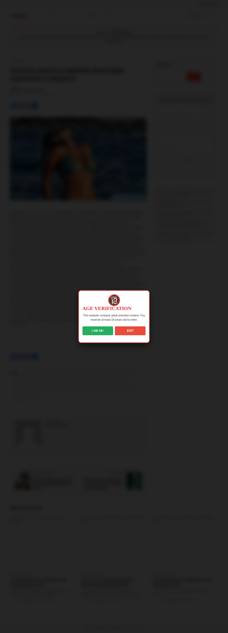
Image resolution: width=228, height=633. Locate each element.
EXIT (130, 330)
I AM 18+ (98, 330)
